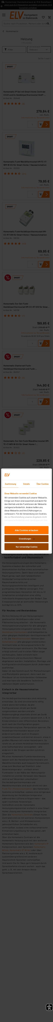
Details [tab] (26, 484)
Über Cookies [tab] (43, 484)
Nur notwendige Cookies (26, 546)
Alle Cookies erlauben (26, 530)
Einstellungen (25, 538)
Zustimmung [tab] (10, 484)
